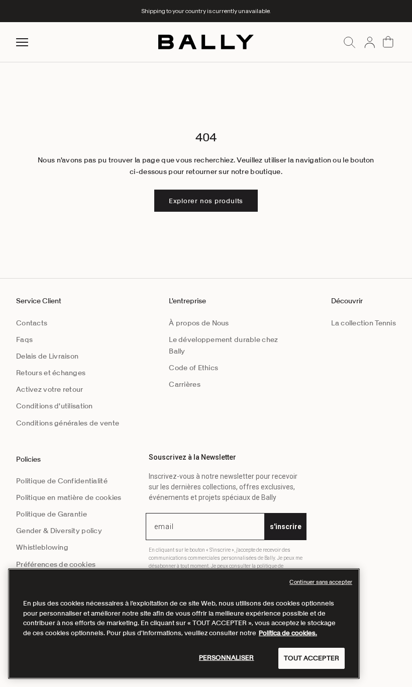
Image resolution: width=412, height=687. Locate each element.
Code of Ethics (193, 367)
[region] (184, 623)
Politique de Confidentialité (62, 480)
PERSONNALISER (226, 657)
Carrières (184, 384)
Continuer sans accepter (320, 581)
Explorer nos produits (206, 201)
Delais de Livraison (47, 356)
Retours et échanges (50, 372)
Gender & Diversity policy (59, 530)
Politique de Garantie (51, 514)
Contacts (31, 322)
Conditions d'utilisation (54, 405)
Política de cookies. (288, 633)
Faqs (24, 339)
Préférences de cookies (55, 564)
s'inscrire (285, 527)
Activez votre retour (49, 389)
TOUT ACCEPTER (311, 658)
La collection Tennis (363, 322)
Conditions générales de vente (67, 422)
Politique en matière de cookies (69, 497)
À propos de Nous (199, 322)
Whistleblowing (42, 547)
